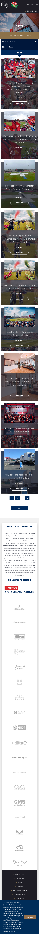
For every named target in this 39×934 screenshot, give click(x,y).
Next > (19, 508)
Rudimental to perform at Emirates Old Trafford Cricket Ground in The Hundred (19, 139)
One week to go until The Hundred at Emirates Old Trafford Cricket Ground (19, 238)
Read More (19, 103)
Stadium (20, 886)
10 (27, 498)
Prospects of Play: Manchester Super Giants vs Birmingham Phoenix (19, 189)
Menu (33, 4)
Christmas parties (20, 894)
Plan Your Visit (19, 874)
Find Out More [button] (11, 931)
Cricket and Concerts (20, 890)
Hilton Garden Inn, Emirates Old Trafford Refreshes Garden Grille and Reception (19, 381)
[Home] (9, 4)
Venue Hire (20, 878)
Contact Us (20, 898)
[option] (19, 22)
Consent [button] (30, 917)
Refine (19, 52)
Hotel (20, 882)
